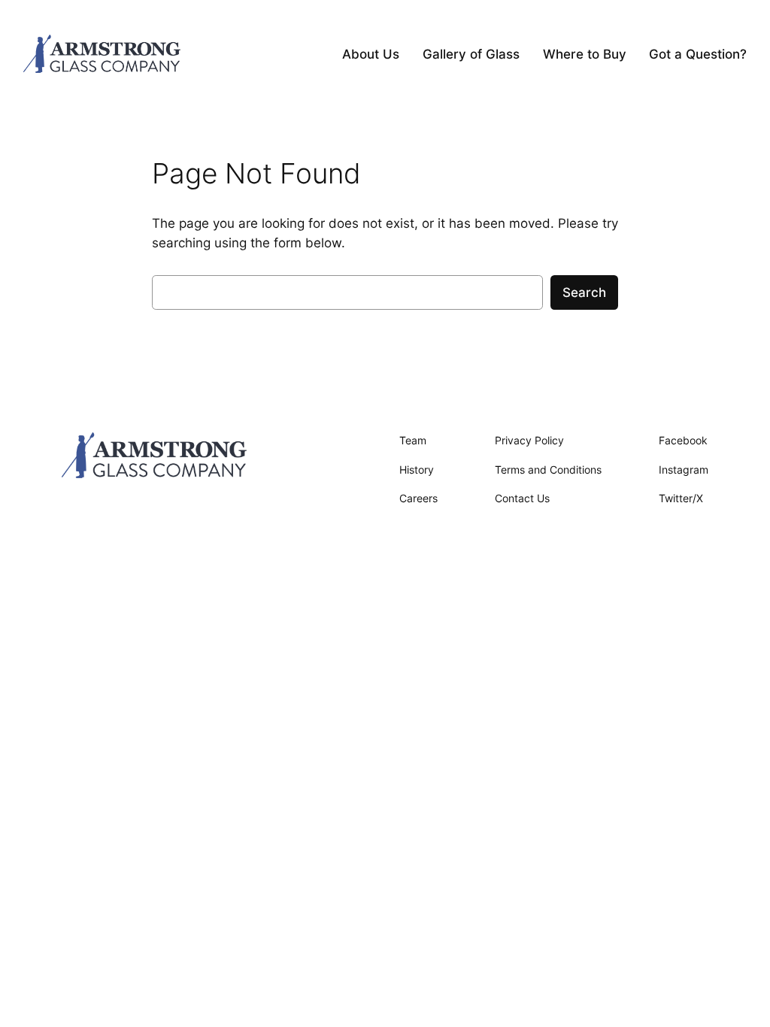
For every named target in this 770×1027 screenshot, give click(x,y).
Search (584, 292)
